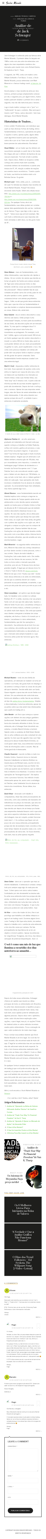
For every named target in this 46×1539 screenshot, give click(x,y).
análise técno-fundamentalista (23, 701)
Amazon (7, 1093)
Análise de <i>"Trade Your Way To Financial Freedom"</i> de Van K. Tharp (23, 1153)
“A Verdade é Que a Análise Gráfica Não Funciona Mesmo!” (23, 1236)
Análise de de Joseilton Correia (22, 1109)
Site (9, 1497)
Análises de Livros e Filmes (25, 20)
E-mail (11, 1486)
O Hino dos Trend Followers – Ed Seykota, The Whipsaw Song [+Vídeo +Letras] (23, 1263)
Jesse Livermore (31, 571)
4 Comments (24, 40)
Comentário (12, 1446)
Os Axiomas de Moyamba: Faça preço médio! (23, 1178)
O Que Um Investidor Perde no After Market (22, 1130)
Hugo (14, 1325)
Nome (10, 1476)
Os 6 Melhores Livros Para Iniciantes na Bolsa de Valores (23, 1209)
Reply (38, 1317)
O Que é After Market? (15, 1127)
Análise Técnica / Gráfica (25, 16)
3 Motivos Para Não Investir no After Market (22, 1133)
